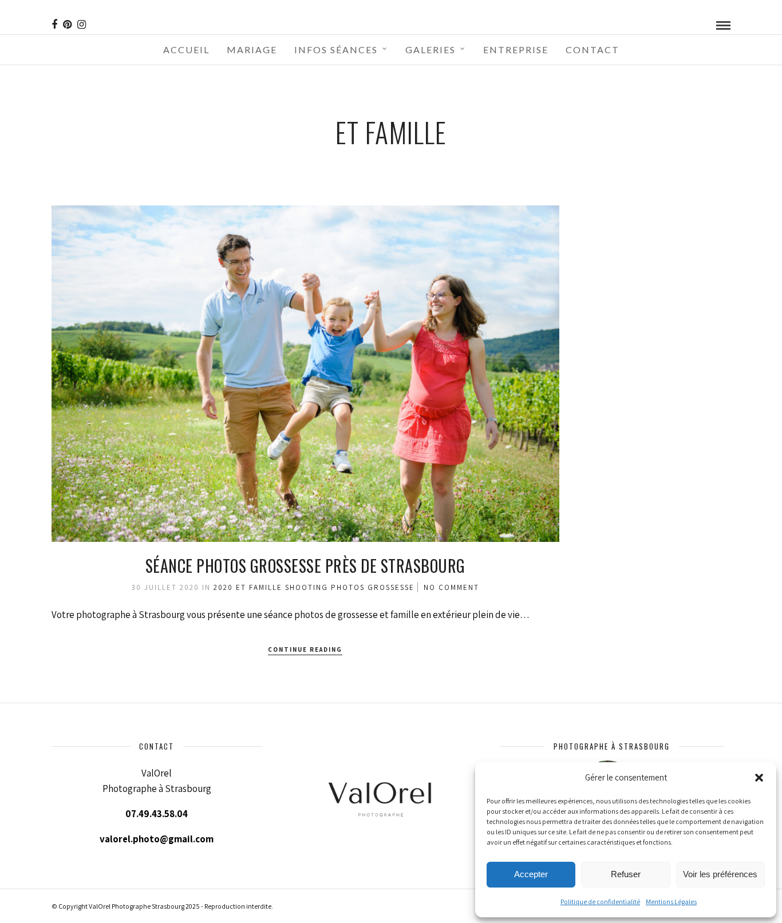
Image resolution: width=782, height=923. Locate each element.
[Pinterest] (67, 24)
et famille (259, 587)
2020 (223, 587)
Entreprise (515, 49)
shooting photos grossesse (349, 587)
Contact (592, 49)
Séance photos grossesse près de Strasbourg (305, 565)
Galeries (430, 49)
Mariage (252, 49)
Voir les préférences (720, 874)
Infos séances (336, 49)
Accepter (531, 874)
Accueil (186, 49)
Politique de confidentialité (600, 901)
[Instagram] (81, 24)
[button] (759, 777)
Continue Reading (305, 649)
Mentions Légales (671, 901)
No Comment (451, 587)
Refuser (626, 874)
